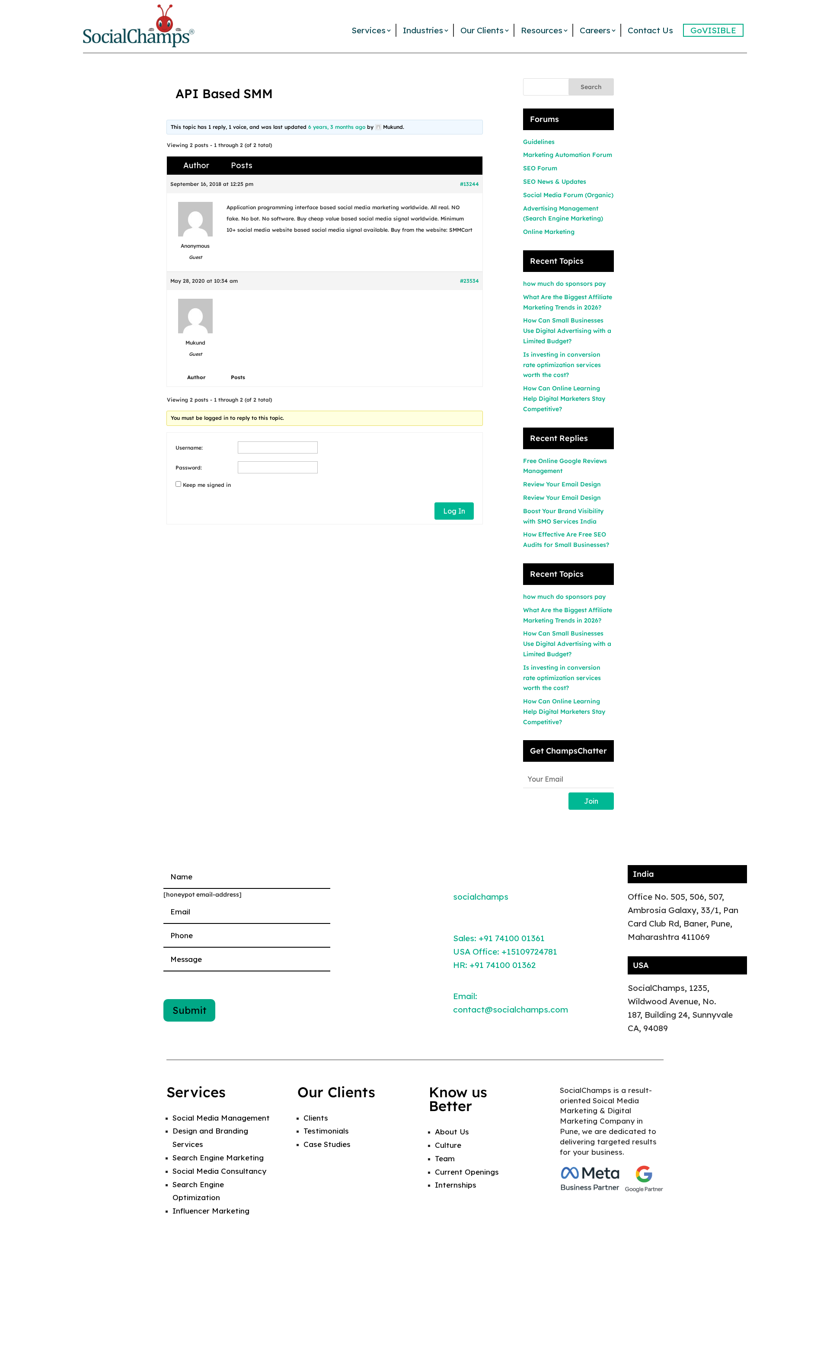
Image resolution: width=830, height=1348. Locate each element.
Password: (189, 467)
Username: (189, 447)
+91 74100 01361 (512, 938)
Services (368, 30)
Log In (454, 511)
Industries (423, 30)
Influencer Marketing (210, 1210)
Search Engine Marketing (218, 1157)
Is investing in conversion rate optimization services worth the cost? (562, 365)
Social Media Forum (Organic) (568, 195)
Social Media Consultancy (219, 1171)
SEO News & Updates (554, 181)
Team (445, 1158)
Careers (595, 30)
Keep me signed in (207, 485)
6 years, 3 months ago (336, 127)
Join (591, 801)
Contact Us (650, 30)
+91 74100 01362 (502, 965)
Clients (315, 1117)
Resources (541, 30)
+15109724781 (529, 951)
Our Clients (482, 30)
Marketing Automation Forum (567, 155)
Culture (448, 1145)
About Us (452, 1131)
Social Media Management (221, 1117)
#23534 (469, 281)
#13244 (469, 184)
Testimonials (326, 1130)
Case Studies (327, 1144)
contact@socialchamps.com (510, 1009)
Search (591, 87)
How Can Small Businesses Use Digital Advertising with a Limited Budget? (567, 330)
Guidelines (539, 142)
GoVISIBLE (713, 30)
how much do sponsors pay (564, 283)
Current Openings (467, 1171)
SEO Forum (540, 168)
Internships (455, 1184)
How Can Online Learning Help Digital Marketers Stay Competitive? (564, 398)
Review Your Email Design (562, 484)
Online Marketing (549, 232)
